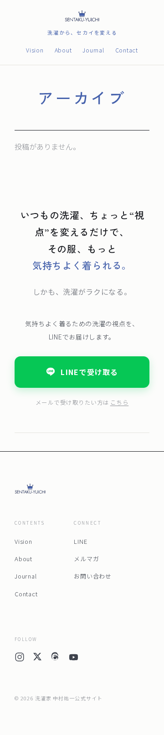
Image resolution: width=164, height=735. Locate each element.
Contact (126, 50)
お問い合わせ (93, 576)
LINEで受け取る (89, 371)
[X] (37, 659)
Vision (35, 50)
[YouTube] (73, 659)
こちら (119, 402)
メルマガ (86, 558)
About (63, 50)
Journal (93, 50)
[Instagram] (20, 659)
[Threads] (55, 659)
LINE (80, 541)
